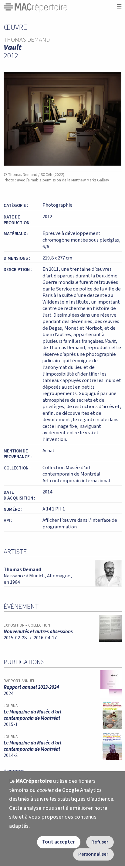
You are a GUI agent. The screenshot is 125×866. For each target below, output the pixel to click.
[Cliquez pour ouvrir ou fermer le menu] (119, 7)
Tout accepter (58, 842)
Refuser (99, 842)
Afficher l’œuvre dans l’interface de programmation (79, 524)
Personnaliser (93, 854)
